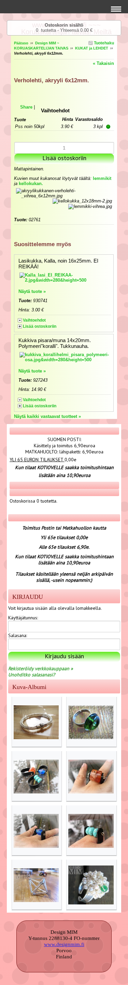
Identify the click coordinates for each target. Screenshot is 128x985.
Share (26, 107)
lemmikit (102, 178)
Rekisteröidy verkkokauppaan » (40, 668)
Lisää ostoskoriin (39, 326)
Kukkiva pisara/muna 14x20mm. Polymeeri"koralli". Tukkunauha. (54, 343)
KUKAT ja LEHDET (91, 48)
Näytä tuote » (32, 291)
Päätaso (21, 43)
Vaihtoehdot (34, 320)
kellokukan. (31, 183)
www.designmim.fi (64, 944)
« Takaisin (103, 63)
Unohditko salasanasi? (31, 675)
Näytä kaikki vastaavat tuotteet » (47, 416)
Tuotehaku (103, 43)
